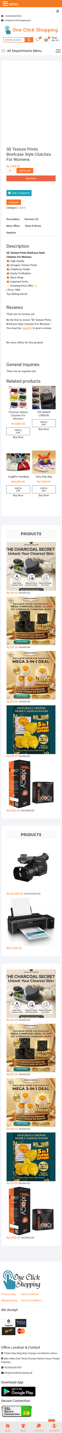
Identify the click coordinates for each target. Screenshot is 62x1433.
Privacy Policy (8, 1294)
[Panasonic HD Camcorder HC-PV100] (31, 867)
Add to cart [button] (18, 431)
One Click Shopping (35, 30)
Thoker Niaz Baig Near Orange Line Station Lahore (30, 1353)
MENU (13, 4)
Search (29, 39)
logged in (27, 328)
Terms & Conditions (31, 1300)
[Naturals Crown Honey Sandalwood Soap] (31, 729)
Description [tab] (12, 219)
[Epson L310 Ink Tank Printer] (31, 921)
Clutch (21, 207)
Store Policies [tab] (33, 225)
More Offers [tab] (13, 225)
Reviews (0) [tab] (31, 219)
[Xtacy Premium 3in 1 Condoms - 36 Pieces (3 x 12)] (31, 784)
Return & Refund (30, 1294)
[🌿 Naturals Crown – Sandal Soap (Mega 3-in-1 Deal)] (31, 675)
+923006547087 (12, 1367)
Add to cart (25, 170)
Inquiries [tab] (11, 232)
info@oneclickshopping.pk (17, 20)
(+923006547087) (13, 16)
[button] (6, 4)
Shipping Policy (9, 1300)
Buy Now (31, 178)
